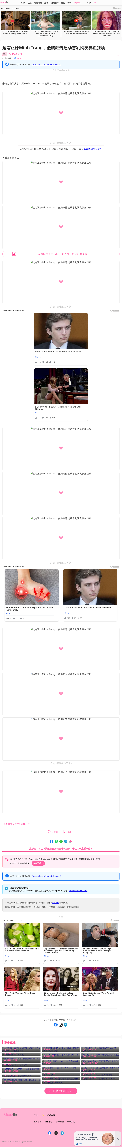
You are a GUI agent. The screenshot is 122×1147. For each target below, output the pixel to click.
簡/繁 (89, 2)
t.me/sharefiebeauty (78, 890)
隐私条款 (49, 1121)
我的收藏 (51, 1115)
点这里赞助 (38, 863)
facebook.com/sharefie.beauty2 (46, 64)
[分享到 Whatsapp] (56, 842)
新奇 (46, 2)
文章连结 (55, 903)
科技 (63, 2)
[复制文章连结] (70, 842)
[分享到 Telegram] (65, 842)
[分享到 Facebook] (51, 842)
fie (7, 2)
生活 (23, 2)
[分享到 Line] (61, 842)
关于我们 (60, 1121)
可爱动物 (38, 2)
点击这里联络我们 (93, 148)
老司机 (77, 2)
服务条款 (37, 1121)
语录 (69, 2)
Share (3, 2)
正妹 (30, 2)
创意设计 (54, 2)
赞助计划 (37, 1115)
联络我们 (71, 1121)
